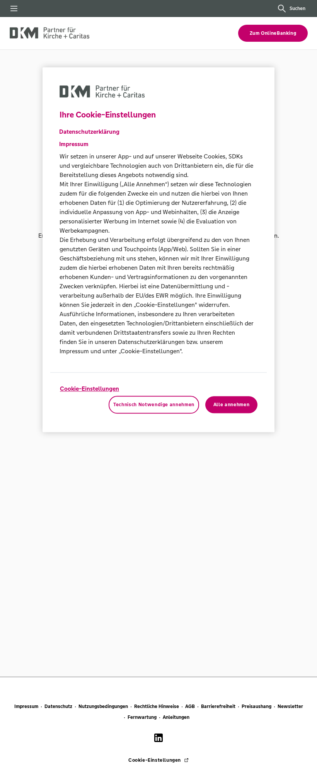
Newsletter (290, 706)
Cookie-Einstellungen (89, 388)
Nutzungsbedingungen (103, 706)
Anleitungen (176, 717)
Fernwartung (142, 717)
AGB (190, 706)
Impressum (26, 706)
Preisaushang (256, 706)
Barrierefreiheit (218, 706)
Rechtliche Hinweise (156, 706)
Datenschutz (58, 706)
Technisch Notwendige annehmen (153, 405)
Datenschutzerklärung (89, 131)
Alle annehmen (231, 405)
